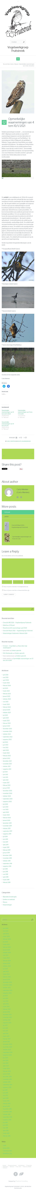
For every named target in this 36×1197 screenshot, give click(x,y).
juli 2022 (5, 742)
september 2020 (7, 798)
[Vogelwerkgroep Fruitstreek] (18, 21)
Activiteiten (21, 1165)
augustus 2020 (7, 801)
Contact (5, 1167)
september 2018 (7, 863)
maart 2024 (6, 704)
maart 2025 (6, 691)
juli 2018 (5, 869)
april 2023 (6, 718)
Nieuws (16, 64)
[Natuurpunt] (21, 1174)
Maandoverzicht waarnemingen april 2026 (15, 628)
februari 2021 (6, 785)
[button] (18, 91)
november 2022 (7, 731)
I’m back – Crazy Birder (9, 646)
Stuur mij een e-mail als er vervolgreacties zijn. (16, 586)
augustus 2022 (7, 739)
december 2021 (7, 761)
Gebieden (5, 1166)
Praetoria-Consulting (22, 1181)
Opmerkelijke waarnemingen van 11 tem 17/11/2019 (25, 412)
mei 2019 (5, 842)
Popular (7, 512)
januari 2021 (6, 788)
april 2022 (6, 750)
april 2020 (6, 812)
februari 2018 (6, 882)
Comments (7, 1151)
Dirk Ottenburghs (8, 653)
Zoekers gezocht (16, 650)
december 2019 (7, 823)
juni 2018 (5, 871)
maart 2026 (6, 683)
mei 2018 (5, 874)
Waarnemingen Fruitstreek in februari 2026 (15, 633)
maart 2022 (6, 753)
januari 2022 (6, 758)
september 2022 (7, 736)
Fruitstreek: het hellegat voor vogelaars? (18, 455)
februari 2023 (7, 723)
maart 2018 (6, 879)
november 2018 (7, 858)
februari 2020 (7, 817)
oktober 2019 (6, 828)
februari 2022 (7, 755)
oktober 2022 (7, 734)
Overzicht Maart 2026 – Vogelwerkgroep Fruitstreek (18, 630)
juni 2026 (5, 674)
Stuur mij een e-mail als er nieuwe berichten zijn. (17, 590)
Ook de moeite (27, 1166)
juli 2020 (5, 804)
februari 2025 (7, 693)
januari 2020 (6, 820)
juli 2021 (5, 772)
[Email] (17, 497)
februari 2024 (7, 707)
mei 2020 (5, 809)
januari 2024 (6, 709)
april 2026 (6, 680)
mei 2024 (5, 701)
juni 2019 (5, 839)
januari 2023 (6, 726)
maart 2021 (6, 782)
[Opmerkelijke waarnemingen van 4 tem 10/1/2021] (18, 91)
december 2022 (7, 728)
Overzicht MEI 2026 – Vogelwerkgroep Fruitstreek (17, 622)
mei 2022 (5, 747)
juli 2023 (5, 715)
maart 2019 (6, 847)
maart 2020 (6, 815)
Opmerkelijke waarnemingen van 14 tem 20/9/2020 (8, 412)
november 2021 (7, 763)
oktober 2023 (7, 712)
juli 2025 (5, 688)
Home (11, 64)
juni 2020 (5, 807)
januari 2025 (6, 696)
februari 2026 (7, 685)
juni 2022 (5, 745)
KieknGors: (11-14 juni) (9, 625)
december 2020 (7, 790)
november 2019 (7, 825)
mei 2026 (5, 677)
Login (4, 1145)
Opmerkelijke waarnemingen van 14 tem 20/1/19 (8, 423)
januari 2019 (6, 852)
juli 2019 (5, 836)
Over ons (18, 1166)
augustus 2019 (7, 834)
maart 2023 (6, 720)
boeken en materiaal (9, 899)
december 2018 (7, 855)
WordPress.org (7, 1153)
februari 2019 (6, 850)
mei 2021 (5, 777)
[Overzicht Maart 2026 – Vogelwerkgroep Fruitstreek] (7, 526)
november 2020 (7, 793)
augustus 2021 (7, 769)
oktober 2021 (6, 766)
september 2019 (7, 831)
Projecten (29, 1165)
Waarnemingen (26, 441)
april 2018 (5, 877)
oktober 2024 (7, 699)
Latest (6, 516)
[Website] (21, 497)
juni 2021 (5, 774)
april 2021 (5, 780)
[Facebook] (15, 1174)
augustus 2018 (7, 866)
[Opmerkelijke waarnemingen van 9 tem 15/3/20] (7, 537)
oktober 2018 (6, 860)
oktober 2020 (7, 796)
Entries (6, 1148)
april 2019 (5, 844)
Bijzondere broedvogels (10, 896)
